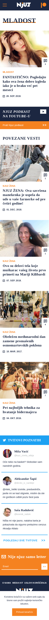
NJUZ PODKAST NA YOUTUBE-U (16, 114)
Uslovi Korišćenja (35, 583)
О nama (6, 583)
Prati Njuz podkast (13, 125)
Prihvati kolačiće (24, 612)
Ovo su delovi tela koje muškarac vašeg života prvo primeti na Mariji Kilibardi (24, 270)
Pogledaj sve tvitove (20, 540)
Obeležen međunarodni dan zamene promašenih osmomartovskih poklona (24, 341)
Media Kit (17, 583)
